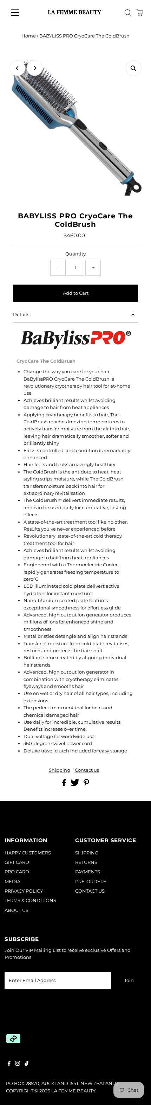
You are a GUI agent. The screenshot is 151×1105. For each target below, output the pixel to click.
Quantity (75, 254)
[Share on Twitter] (75, 784)
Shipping (59, 770)
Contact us (87, 770)
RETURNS (86, 862)
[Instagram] (17, 1064)
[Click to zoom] (134, 68)
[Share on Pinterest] (86, 784)
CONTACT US (90, 891)
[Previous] (17, 68)
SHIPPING (86, 852)
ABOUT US (16, 910)
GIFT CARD (17, 862)
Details (21, 314)
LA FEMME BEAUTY (73, 1090)
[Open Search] (128, 12)
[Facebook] (9, 1064)
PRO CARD (17, 871)
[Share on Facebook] (64, 784)
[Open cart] (140, 12)
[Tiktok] (26, 1064)
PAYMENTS (87, 871)
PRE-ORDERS (90, 881)
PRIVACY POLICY (24, 891)
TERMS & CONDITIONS (30, 900)
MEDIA (12, 881)
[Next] (34, 68)
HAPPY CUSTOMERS (28, 852)
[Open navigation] (23, 12)
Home (28, 36)
